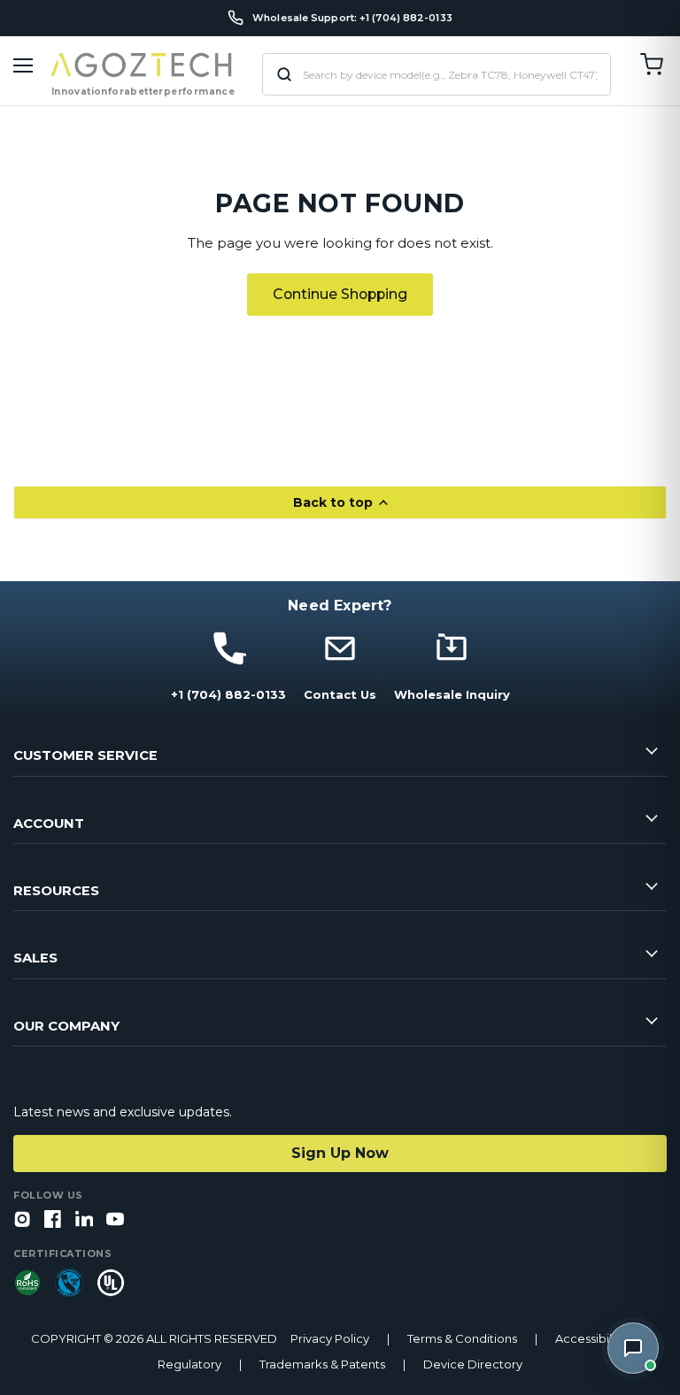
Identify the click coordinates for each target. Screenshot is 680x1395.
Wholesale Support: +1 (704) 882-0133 (352, 18)
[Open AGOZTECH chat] (633, 1348)
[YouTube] (115, 1220)
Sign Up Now (340, 1153)
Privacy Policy (329, 1338)
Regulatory (189, 1364)
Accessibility (590, 1338)
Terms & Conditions (462, 1338)
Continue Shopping (340, 294)
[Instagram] (22, 1220)
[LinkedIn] (84, 1220)
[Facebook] (53, 1220)
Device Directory (472, 1364)
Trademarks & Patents (322, 1364)
